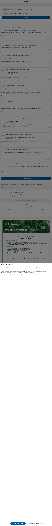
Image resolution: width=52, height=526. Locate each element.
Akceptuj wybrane (34, 523)
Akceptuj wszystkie (18, 523)
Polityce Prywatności (30, 272)
